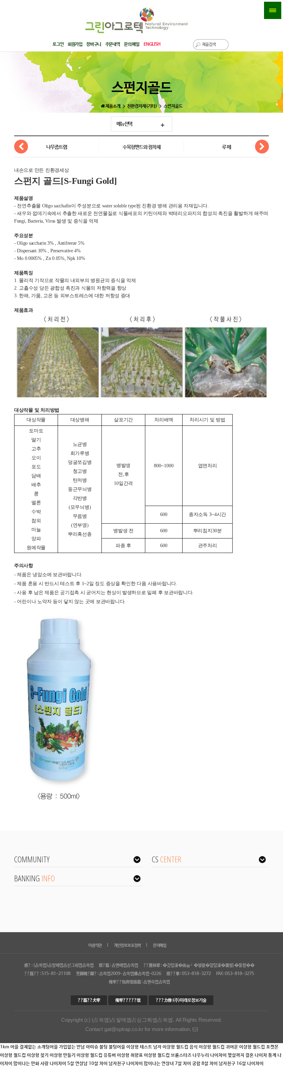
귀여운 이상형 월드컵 (246, 1047)
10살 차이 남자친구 (107, 1063)
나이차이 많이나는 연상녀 (150, 1063)
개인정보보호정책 (127, 945)
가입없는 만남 (72, 1047)
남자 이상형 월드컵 (171, 1047)
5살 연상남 (78, 1063)
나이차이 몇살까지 (227, 1055)
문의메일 (159, 945)
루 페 (226, 147)
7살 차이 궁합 (188, 1063)
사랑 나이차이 (53, 1063)
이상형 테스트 (139, 1047)
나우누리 (201, 1055)
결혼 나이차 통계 (261, 1055)
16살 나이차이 (250, 1063)
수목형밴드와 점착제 (141, 147)
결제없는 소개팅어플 (39, 1047)
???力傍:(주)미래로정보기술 (181, 1000)
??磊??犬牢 (89, 1000)
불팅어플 (117, 1047)
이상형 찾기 (38, 1055)
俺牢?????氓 (127, 1000)
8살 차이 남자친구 (219, 1063)
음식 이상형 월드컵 (207, 1047)
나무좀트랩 (56, 147)
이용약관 (95, 945)
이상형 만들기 (63, 1055)
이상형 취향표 (130, 1055)
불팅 (104, 1047)
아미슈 (92, 1047)
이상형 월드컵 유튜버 (97, 1055)
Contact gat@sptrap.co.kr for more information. (139, 1029)
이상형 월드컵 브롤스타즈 (168, 1055)
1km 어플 (10, 1047)
